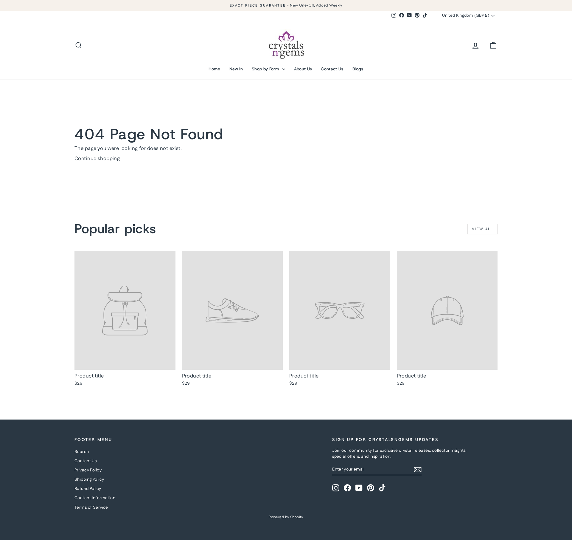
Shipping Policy (89, 479)
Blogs (357, 69)
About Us (303, 69)
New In (236, 69)
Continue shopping (97, 158)
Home (214, 69)
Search (81, 452)
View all (482, 229)
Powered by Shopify (286, 517)
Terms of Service (91, 507)
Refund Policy (87, 489)
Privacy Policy (88, 470)
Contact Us (332, 69)
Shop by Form (266, 69)
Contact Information (94, 498)
